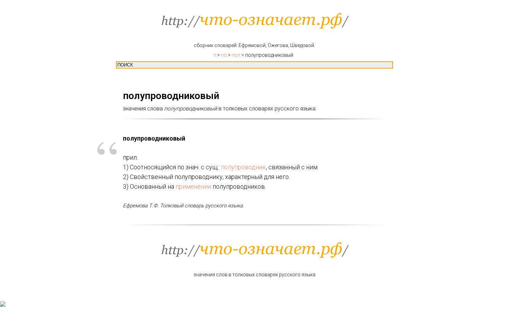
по (224, 55)
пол (236, 55)
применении (193, 186)
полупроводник (243, 167)
